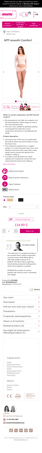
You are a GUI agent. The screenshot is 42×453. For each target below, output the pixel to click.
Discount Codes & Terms (14, 371)
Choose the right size (22, 219)
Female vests (11, 34)
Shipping (37, 289)
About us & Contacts (13, 385)
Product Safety (11, 375)
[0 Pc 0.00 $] (30, 14)
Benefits (9, 387)
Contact (9, 362)
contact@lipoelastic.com (15, 422)
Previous (3, 72)
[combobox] (23, 207)
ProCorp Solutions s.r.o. (21, 439)
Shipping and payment (13, 364)
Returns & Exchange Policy (15, 366)
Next (38, 72)
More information (9, 164)
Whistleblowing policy (13, 373)
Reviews (9, 389)
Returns (9, 368)
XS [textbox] (10, 207)
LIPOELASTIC (17, 284)
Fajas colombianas (13, 32)
